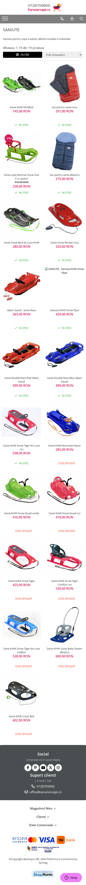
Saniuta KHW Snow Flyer (64, 310)
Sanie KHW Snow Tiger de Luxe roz (21, 447)
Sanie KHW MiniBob (21, 107)
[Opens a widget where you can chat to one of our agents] (71, 878)
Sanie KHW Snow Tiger (21, 581)
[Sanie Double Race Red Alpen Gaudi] (21, 354)
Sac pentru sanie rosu (64, 107)
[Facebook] (27, 767)
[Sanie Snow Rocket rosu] (64, 219)
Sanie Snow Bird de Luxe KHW (21, 242)
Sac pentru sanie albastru (65, 175)
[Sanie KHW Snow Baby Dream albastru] (64, 625)
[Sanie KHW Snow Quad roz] (64, 489)
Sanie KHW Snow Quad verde (21, 513)
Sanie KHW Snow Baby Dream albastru (64, 650)
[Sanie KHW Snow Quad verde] (21, 489)
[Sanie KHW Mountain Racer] (64, 422)
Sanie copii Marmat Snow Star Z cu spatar (21, 176)
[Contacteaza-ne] (62, 19)
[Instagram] (58, 767)
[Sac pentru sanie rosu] (64, 83)
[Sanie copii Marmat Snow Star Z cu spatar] (21, 151)
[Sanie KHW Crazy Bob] (21, 692)
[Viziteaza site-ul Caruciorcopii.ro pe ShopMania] (43, 874)
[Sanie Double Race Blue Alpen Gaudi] (64, 354)
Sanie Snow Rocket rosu (64, 242)
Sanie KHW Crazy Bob (21, 716)
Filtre (24, 55)
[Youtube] (43, 767)
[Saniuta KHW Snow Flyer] (64, 286)
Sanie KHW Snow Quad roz (64, 513)
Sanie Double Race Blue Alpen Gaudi (64, 379)
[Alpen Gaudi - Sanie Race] (21, 286)
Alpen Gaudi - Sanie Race (21, 310)
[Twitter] (50, 767)
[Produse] (5, 20)
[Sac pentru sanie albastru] (64, 151)
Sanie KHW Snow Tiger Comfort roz (64, 582)
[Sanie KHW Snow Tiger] (21, 557)
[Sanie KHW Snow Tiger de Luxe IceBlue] (21, 625)
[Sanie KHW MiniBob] (21, 84)
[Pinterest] (35, 767)
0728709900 (45, 786)
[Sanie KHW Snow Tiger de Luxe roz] (21, 422)
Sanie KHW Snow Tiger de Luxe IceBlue (21, 650)
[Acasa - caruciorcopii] (43, 7)
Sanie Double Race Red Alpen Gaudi (21, 379)
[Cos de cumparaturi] (72, 19)
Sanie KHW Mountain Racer (64, 445)
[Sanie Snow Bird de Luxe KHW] (21, 219)
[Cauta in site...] (81, 19)
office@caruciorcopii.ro (45, 792)
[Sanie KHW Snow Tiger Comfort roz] (64, 557)
